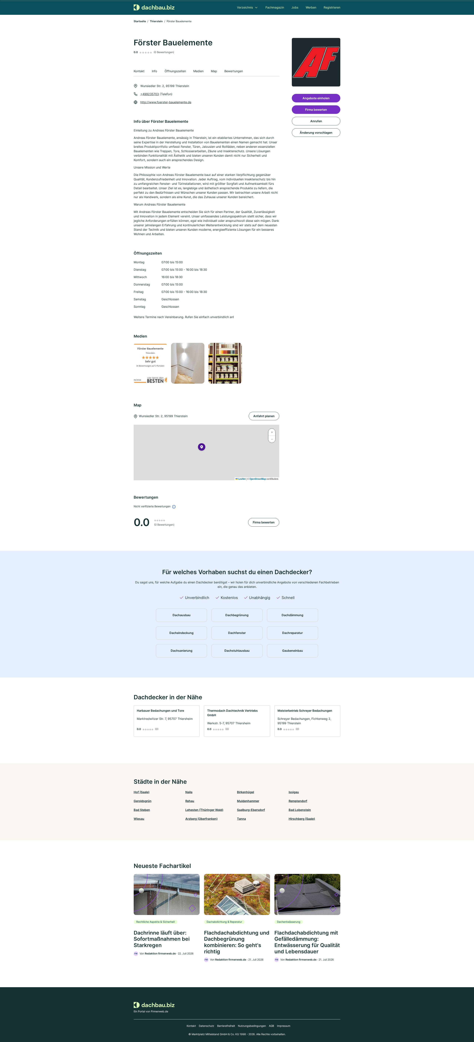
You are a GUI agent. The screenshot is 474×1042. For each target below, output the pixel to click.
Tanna (241, 819)
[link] (167, 721)
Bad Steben (142, 810)
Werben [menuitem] (311, 7)
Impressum (283, 1025)
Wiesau (139, 819)
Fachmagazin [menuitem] (275, 7)
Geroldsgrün (142, 801)
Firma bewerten (264, 522)
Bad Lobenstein (300, 810)
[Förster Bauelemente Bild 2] (187, 363)
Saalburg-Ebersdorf (251, 810)
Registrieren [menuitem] (332, 7)
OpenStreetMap (257, 478)
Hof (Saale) (141, 792)
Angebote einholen (316, 98)
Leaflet (242, 478)
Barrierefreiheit (226, 1025)
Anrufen (316, 121)
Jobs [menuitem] (294, 7)
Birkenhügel (245, 792)
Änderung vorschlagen (316, 132)
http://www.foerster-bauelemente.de (165, 102)
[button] (201, 447)
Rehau (189, 801)
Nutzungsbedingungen (252, 1025)
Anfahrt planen (264, 416)
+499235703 (149, 94)
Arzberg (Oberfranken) (201, 819)
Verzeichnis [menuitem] (245, 7)
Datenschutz (206, 1025)
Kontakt (191, 1025)
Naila (188, 792)
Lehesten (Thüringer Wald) (204, 810)
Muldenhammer (248, 801)
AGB (271, 1025)
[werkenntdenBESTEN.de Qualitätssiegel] (150, 363)
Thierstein (156, 21)
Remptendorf (298, 801)
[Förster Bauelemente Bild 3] (225, 363)
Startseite (140, 21)
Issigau (294, 792)
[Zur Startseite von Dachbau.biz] (154, 7)
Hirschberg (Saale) (302, 819)
